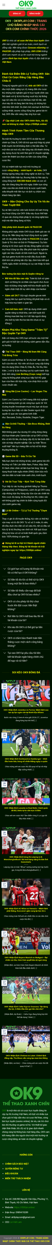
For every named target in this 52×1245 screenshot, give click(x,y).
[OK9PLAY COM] (26, 5)
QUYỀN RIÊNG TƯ (14, 1168)
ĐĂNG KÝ (17, 13)
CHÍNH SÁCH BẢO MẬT (17, 1164)
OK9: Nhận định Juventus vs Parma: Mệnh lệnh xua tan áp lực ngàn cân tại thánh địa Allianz (26, 711)
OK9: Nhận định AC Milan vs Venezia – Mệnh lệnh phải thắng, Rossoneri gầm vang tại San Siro (26, 909)
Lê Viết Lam (16, 1222)
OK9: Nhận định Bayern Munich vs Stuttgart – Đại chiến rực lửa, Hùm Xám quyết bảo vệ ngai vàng (26, 958)
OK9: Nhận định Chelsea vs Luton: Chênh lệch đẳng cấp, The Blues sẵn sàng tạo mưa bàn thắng (26, 1056)
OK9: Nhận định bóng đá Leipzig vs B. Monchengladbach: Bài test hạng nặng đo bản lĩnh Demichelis (26, 859)
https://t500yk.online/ (24, 1207)
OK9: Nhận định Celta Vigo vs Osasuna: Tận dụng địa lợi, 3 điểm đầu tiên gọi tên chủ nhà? (26, 1007)
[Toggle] (4, 569)
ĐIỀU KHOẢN (11, 1173)
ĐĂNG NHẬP (35, 13)
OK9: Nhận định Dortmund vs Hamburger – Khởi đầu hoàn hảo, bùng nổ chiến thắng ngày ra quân (26, 760)
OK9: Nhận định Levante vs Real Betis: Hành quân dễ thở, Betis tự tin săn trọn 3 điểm (26, 809)
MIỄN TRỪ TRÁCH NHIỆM (18, 1178)
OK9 (4, 1110)
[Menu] (3, 4)
